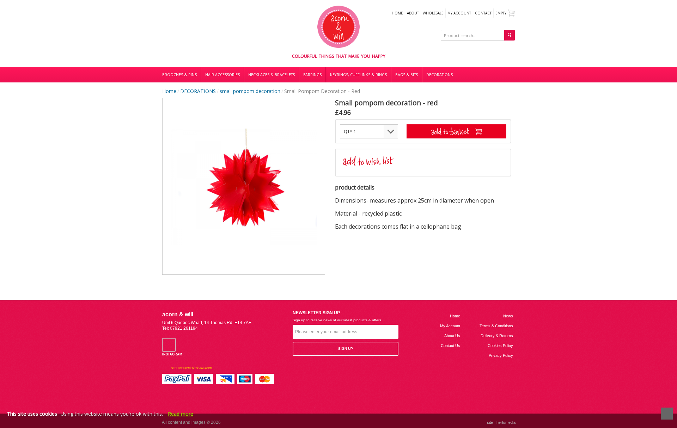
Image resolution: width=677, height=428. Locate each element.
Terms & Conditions (496, 326)
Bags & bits (406, 74)
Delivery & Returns (497, 336)
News (508, 316)
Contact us (450, 345)
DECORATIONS (439, 74)
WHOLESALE (433, 13)
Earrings (312, 74)
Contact (483, 13)
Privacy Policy (501, 355)
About (413, 13)
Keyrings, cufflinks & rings (358, 74)
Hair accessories (222, 74)
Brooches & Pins (179, 74)
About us (452, 336)
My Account (459, 13)
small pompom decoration (250, 91)
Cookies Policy (500, 345)
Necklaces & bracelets (271, 74)
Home (397, 13)
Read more (180, 413)
